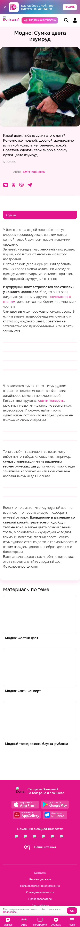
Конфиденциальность (40, 892)
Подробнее (10, 912)
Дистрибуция (40, 905)
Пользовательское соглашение (40, 885)
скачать (69, 7)
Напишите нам (45, 847)
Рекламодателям (40, 879)
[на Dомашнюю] (11, 19)
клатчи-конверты (51, 401)
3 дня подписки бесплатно (40, 20)
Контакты (40, 872)
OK (72, 910)
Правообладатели (40, 898)
